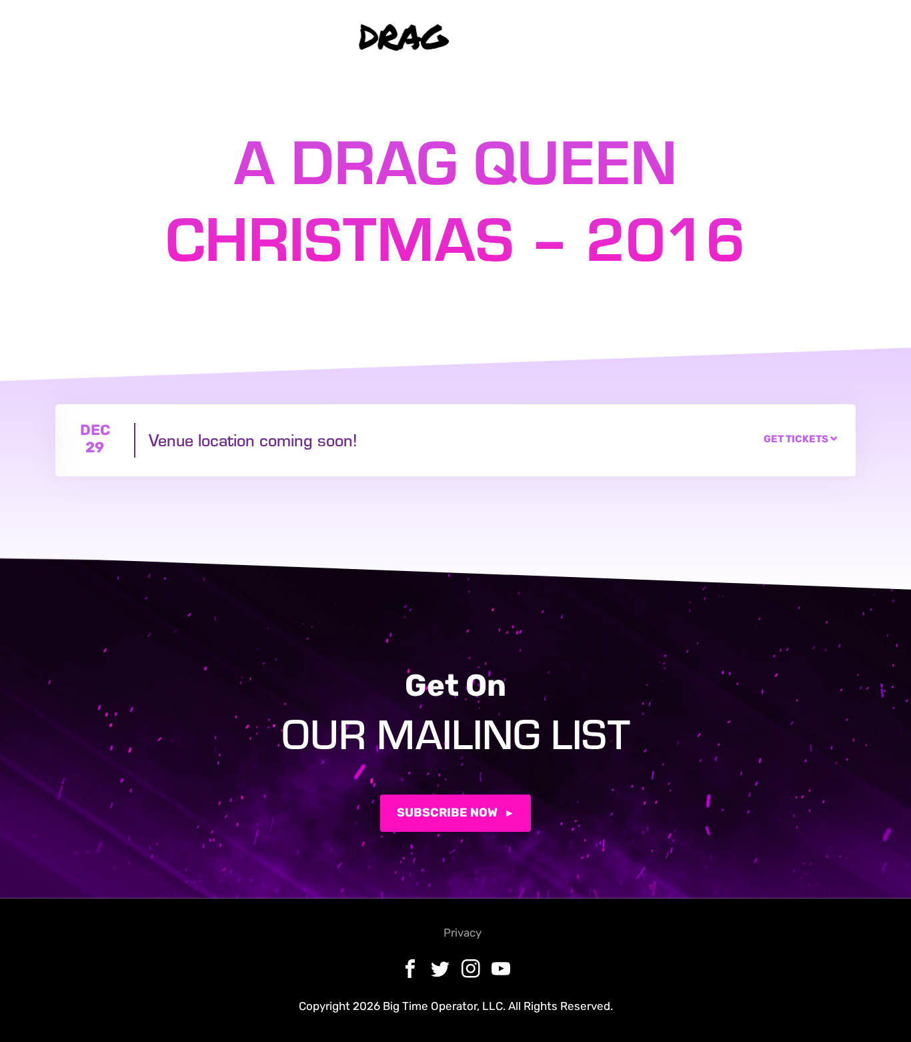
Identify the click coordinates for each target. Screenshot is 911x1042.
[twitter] (582, 37)
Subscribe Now (447, 814)
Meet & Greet (146, 37)
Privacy (462, 933)
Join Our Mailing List (742, 37)
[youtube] (641, 37)
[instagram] (612, 37)
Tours (225, 37)
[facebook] (552, 37)
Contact (297, 37)
